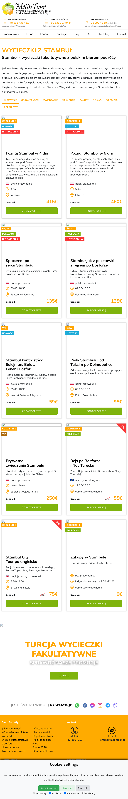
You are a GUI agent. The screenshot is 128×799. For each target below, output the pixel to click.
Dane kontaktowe (43, 751)
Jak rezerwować (11, 728)
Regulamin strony (43, 736)
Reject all (82, 788)
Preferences (73, 793)
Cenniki (44, 34)
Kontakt (121, 34)
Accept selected (49, 788)
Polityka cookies (42, 739)
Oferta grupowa (42, 728)
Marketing (90, 793)
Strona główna (10, 34)
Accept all (67, 788)
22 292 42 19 (99, 22)
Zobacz (64, 675)
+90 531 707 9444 (60, 22)
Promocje (61, 34)
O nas (29, 34)
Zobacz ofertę (31, 210)
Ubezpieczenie (10, 747)
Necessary (41, 793)
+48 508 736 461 (18, 22)
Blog (76, 34)
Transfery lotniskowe (14, 751)
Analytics (56, 793)
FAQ (88, 34)
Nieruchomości (41, 732)
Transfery (104, 34)
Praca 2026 (40, 747)
